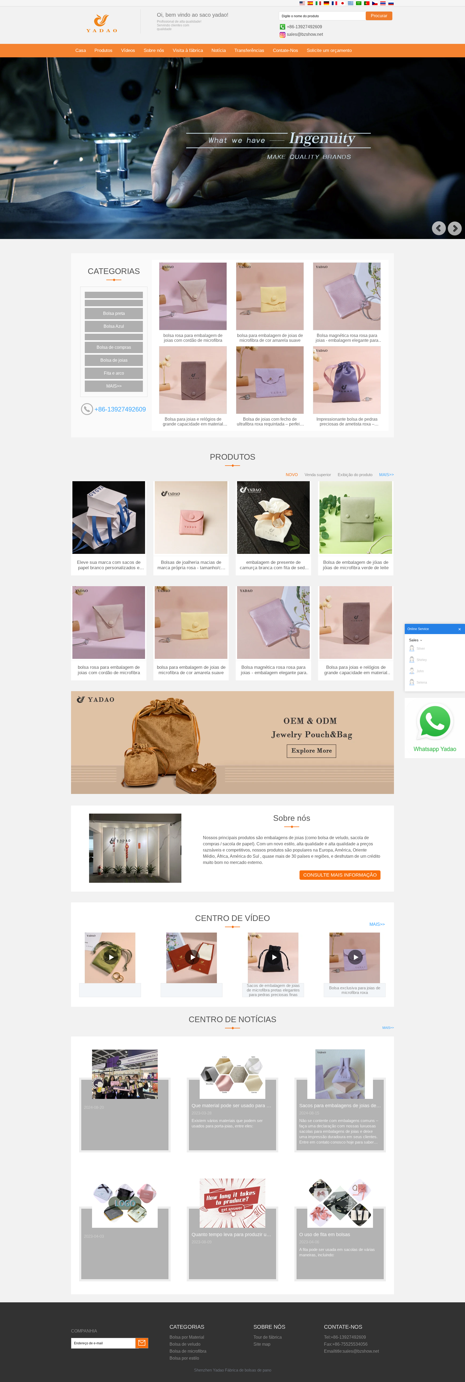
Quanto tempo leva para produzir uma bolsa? (232, 1234)
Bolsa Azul (114, 326)
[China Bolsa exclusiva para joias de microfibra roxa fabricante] (355, 958)
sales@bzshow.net (305, 34)
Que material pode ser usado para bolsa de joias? (232, 1105)
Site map (261, 1344)
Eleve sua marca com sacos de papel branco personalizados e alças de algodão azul (108, 565)
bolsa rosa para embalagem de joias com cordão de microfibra (193, 338)
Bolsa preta (114, 313)
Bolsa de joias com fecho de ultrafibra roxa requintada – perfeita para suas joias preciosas (270, 422)
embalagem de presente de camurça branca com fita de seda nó (273, 565)
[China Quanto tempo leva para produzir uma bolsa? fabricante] (232, 1227)
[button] (439, 228)
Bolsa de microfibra (188, 1351)
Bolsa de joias (114, 360)
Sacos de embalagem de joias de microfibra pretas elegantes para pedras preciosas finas (273, 990)
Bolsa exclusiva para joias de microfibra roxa (354, 990)
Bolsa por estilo (184, 1358)
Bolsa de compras (114, 347)
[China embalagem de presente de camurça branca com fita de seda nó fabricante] (273, 553)
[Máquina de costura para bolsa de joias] (232, 238)
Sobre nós (154, 50)
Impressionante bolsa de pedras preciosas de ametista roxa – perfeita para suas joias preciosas (347, 422)
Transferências (249, 50)
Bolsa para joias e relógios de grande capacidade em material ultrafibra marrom (193, 422)
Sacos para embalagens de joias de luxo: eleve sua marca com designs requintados (340, 1105)
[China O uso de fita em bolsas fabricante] (340, 1227)
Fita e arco (114, 373)
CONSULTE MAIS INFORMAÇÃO (340, 875)
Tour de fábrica (267, 1337)
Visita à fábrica (188, 50)
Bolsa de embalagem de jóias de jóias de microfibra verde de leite (356, 565)
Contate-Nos (285, 50)
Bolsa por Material (187, 1337)
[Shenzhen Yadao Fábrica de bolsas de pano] (101, 33)
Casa (80, 50)
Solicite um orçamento (329, 50)
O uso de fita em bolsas (324, 1234)
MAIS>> (114, 386)
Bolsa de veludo (185, 1344)
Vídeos (128, 50)
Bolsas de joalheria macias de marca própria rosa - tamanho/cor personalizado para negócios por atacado (191, 565)
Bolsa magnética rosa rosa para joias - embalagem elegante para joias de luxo (347, 338)
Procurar (379, 15)
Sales (413, 640)
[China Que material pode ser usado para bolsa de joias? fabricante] (232, 1098)
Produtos (103, 50)
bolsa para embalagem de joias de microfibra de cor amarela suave (270, 338)
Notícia (219, 50)
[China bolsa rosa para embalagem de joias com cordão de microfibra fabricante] (193, 329)
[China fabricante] (114, 295)
